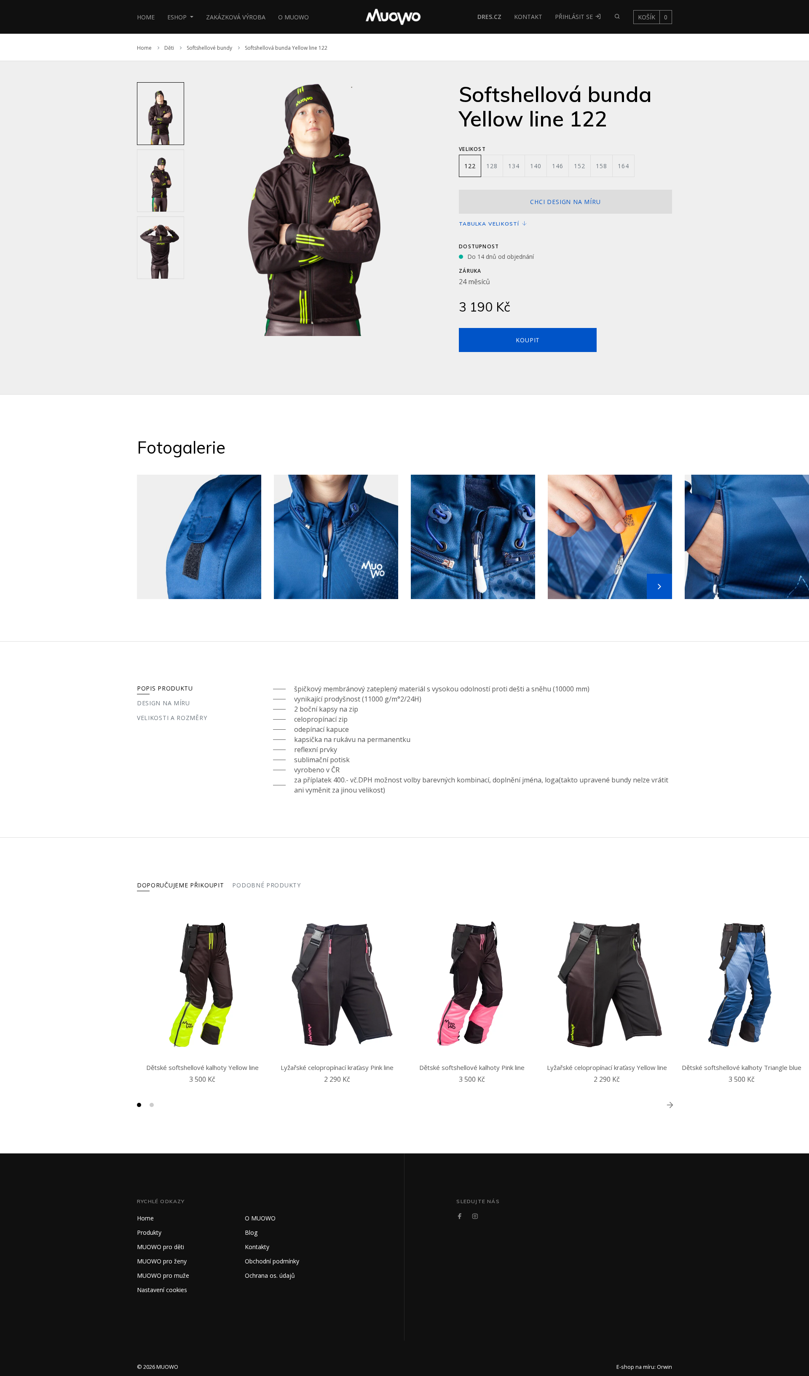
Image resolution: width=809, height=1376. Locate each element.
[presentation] (194, 209)
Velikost (472, 149)
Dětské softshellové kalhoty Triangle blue (741, 1067)
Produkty (149, 1232)
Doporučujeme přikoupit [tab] (180, 885)
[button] (139, 1105)
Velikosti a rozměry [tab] (172, 718)
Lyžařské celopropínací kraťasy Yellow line (607, 1067)
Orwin (664, 1367)
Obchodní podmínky (272, 1261)
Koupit (528, 340)
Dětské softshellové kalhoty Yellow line (202, 1067)
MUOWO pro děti (160, 1247)
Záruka (470, 270)
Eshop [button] (177, 17)
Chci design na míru (565, 202)
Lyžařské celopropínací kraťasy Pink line (337, 1067)
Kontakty (257, 1247)
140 (535, 166)
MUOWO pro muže (163, 1275)
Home (146, 17)
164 (623, 166)
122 (470, 166)
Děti (169, 47)
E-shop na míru (635, 1367)
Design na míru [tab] (163, 703)
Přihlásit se (575, 17)
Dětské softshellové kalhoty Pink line (472, 1067)
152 (579, 166)
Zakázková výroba (235, 17)
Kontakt (528, 17)
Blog (251, 1232)
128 (491, 166)
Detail (204, 1089)
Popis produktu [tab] (165, 688)
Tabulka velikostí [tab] (490, 223)
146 (557, 166)
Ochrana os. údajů (270, 1275)
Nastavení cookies (162, 1290)
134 (513, 166)
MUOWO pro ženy (162, 1261)
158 (601, 166)
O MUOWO (293, 17)
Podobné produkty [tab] (266, 885)
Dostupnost (479, 246)
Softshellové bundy (209, 47)
